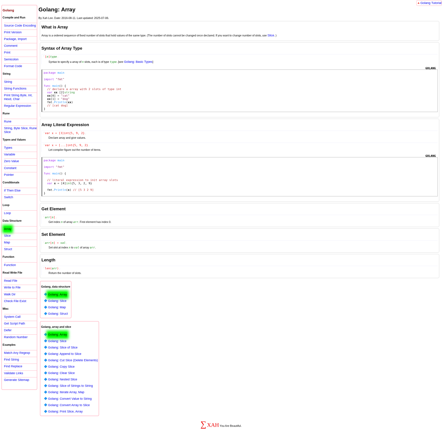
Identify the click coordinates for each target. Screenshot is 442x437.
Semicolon (11, 59)
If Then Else (12, 190)
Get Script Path (14, 323)
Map (7, 242)
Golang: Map (57, 307)
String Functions (15, 88)
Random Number (16, 337)
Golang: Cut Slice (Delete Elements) (73, 360)
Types (8, 147)
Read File (10, 280)
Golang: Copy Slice (61, 366)
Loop (7, 213)
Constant (10, 168)
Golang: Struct (58, 313)
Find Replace (13, 366)
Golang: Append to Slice (64, 354)
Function (10, 265)
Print (7, 52)
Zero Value (11, 161)
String (8, 82)
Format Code (13, 66)
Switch (8, 197)
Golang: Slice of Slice (63, 347)
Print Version (13, 32)
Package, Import (15, 39)
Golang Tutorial (430, 3)
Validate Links (13, 373)
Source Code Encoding (20, 25)
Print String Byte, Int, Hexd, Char (18, 97)
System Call (12, 316)
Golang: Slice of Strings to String (70, 385)
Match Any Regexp (17, 353)
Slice (270, 35)
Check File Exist (15, 301)
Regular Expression (17, 105)
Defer (8, 330)
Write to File (12, 287)
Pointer (9, 174)
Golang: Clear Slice (61, 373)
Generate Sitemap (16, 380)
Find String (11, 359)
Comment (10, 45)
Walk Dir (10, 294)
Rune (7, 121)
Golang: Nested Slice (62, 379)
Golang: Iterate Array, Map (66, 392)
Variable (9, 154)
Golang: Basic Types (138, 61)
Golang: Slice (57, 301)
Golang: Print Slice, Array (65, 411)
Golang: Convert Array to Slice (69, 405)
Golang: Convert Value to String (70, 398)
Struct (8, 249)
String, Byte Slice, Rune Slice (20, 130)
